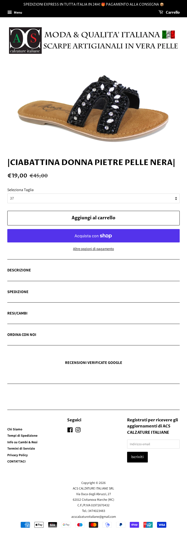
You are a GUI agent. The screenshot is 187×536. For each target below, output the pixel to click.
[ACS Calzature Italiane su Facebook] (70, 431)
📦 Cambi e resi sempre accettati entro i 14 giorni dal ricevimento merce (64, 313)
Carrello (172, 12)
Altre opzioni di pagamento (93, 248)
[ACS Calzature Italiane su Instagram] (78, 431)
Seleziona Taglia (20, 189)
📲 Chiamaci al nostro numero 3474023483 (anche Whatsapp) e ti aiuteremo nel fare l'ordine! (82, 335)
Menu (17, 12)
